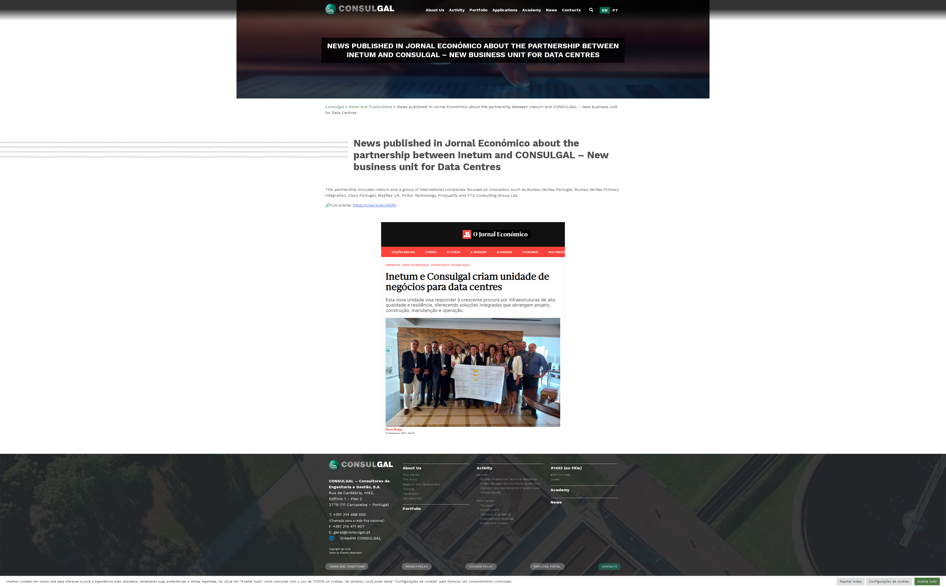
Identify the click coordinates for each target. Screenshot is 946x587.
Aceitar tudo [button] (927, 581)
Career (555, 479)
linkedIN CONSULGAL (360, 538)
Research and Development (421, 484)
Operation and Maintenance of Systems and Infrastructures (510, 490)
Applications (504, 10)
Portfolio (479, 10)
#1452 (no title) (566, 468)
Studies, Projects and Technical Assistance (508, 479)
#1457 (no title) (560, 474)
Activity (457, 10)
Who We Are (411, 474)
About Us (435, 10)
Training (408, 489)
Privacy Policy (416, 566)
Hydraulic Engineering (495, 514)
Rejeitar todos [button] (851, 581)
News (551, 10)
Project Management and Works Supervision (510, 483)
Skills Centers (486, 501)
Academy (531, 10)
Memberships (412, 498)
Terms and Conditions (347, 566)
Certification (411, 493)
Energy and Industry (494, 523)
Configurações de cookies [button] (889, 581)
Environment (489, 510)
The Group (410, 479)
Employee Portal (547, 566)
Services (482, 474)
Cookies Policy (481, 566)
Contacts (571, 10)
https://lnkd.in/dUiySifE (374, 205)
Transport (486, 505)
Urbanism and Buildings (497, 519)
